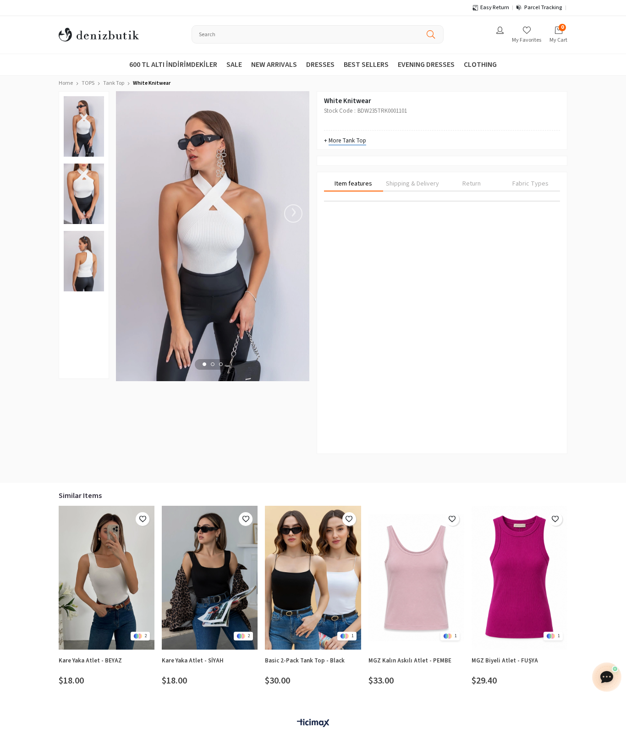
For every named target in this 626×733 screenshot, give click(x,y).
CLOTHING (480, 65)
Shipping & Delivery (412, 183)
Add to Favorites (142, 519)
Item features (353, 183)
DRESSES (320, 65)
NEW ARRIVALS (274, 65)
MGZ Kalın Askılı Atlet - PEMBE (409, 660)
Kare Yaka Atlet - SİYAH (193, 660)
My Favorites (526, 40)
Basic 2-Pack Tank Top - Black (305, 660)
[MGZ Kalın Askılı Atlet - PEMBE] (416, 578)
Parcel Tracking (543, 7)
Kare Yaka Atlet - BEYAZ (90, 660)
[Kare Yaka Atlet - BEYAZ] (106, 578)
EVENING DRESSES (426, 65)
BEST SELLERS (366, 65)
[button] (204, 364)
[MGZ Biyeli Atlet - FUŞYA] (519, 578)
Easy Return (494, 7)
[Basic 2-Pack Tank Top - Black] (313, 578)
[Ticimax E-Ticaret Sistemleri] (313, 723)
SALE (234, 65)
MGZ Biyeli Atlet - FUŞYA (505, 660)
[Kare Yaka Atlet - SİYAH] (210, 578)
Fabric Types (530, 183)
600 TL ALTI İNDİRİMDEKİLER (173, 65)
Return (471, 183)
